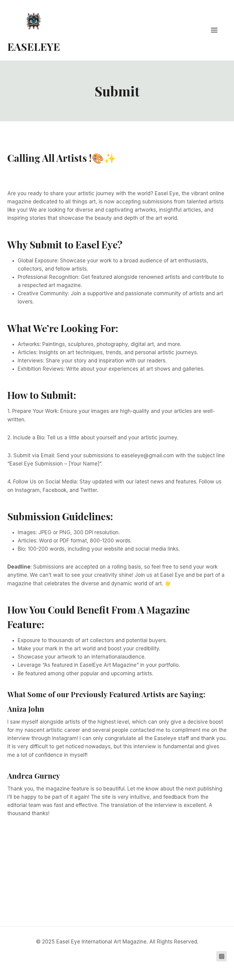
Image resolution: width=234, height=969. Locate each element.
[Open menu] (217, 30)
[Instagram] (221, 956)
